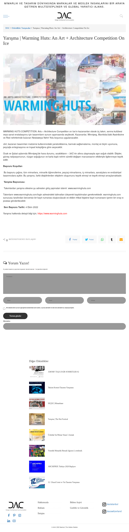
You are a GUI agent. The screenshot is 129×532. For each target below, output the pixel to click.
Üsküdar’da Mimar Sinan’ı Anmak (61, 435)
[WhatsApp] (102, 239)
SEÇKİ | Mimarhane (55, 403)
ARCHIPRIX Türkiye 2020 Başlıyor (62, 466)
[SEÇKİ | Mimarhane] (37, 403)
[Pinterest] (14, 515)
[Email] (121, 239)
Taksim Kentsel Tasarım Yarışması (61, 387)
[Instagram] (19, 515)
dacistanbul (112, 504)
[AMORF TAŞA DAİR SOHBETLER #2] (37, 372)
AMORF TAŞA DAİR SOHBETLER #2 (63, 372)
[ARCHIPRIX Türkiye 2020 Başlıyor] (37, 467)
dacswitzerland (114, 511)
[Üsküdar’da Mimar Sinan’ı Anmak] (37, 435)
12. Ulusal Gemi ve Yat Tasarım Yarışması (64, 482)
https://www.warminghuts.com (52, 213)
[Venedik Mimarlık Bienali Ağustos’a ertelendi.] (37, 451)
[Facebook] (8, 515)
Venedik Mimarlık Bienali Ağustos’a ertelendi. (65, 451)
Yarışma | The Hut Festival (58, 419)
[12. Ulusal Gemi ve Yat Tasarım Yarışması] (37, 482)
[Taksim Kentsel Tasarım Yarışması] (37, 388)
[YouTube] (14, 521)
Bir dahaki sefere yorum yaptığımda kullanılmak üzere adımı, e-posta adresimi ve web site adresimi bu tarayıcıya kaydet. (40, 308)
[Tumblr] (112, 239)
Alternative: (7, 321)
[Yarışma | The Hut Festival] (37, 419)
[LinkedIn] (8, 521)
